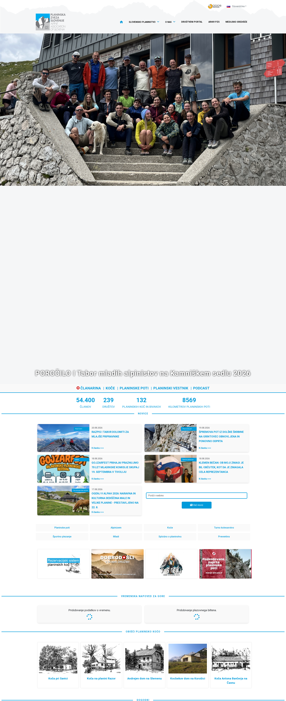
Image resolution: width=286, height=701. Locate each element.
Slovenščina (238, 6)
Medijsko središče (236, 22)
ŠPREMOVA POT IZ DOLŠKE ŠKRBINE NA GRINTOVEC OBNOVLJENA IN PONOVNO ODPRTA (221, 436)
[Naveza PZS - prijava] (214, 6)
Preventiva (224, 536)
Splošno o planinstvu (170, 536)
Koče (110, 388)
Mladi (116, 536)
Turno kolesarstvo (224, 527)
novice (143, 413)
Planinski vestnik (170, 388)
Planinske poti (134, 388)
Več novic (197, 505)
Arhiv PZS (214, 22)
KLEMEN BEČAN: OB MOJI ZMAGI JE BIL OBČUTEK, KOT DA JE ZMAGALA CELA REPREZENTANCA (221, 467)
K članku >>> (98, 448)
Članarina (90, 388)
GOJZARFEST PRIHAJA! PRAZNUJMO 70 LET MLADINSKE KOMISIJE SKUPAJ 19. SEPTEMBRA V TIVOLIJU (115, 467)
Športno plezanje (62, 536)
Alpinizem (116, 527)
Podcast (201, 388)
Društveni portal (191, 22)
